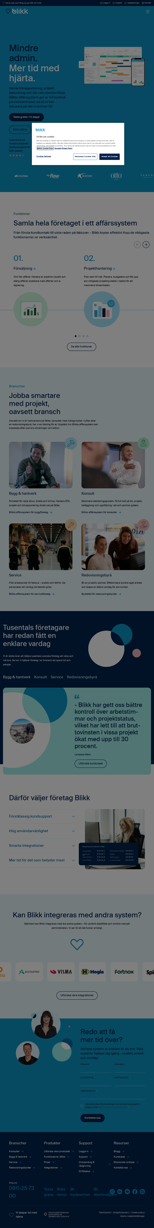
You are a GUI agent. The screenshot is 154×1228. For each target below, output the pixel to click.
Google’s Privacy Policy (63, 148)
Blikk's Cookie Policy (45, 148)
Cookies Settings (43, 156)
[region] (78, 144)
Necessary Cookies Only (85, 157)
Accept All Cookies (110, 157)
